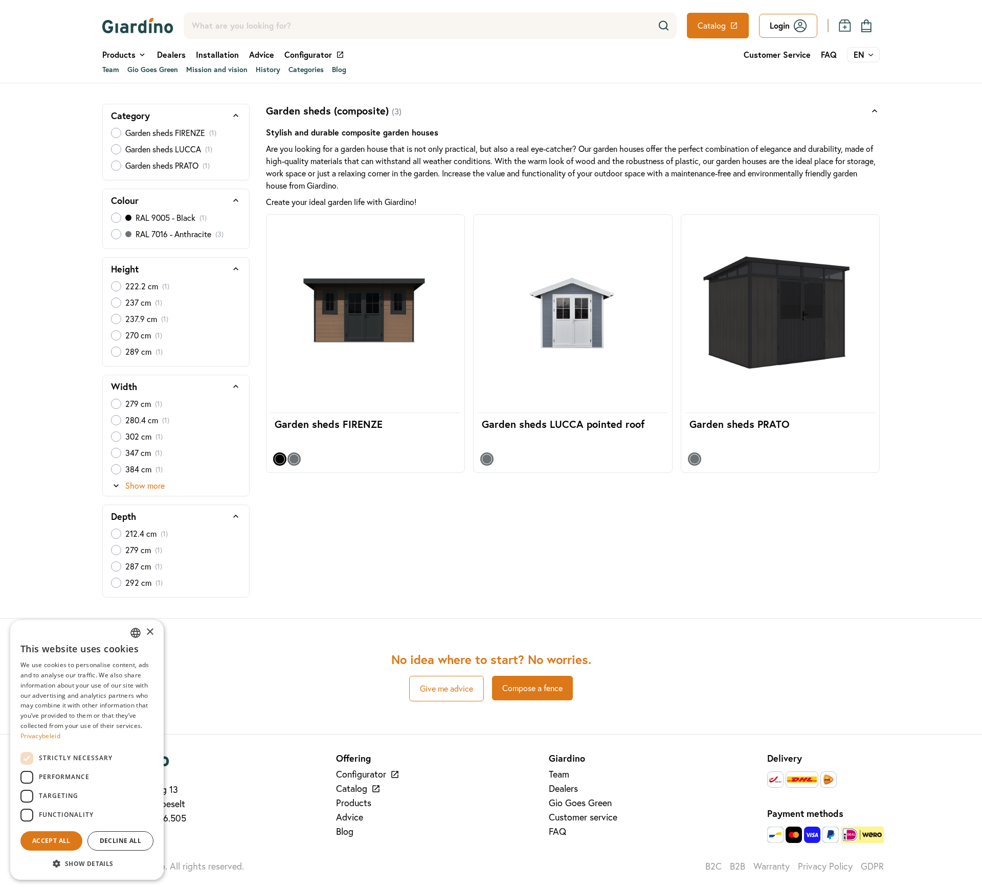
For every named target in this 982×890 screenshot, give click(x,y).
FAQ (829, 54)
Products (353, 803)
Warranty (771, 866)
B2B (737, 866)
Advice (261, 54)
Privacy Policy (825, 866)
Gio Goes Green (152, 69)
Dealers (171, 54)
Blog (339, 69)
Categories (306, 69)
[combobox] (135, 633)
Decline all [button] (120, 840)
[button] (86, 863)
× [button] (149, 632)
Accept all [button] (51, 840)
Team (110, 69)
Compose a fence (532, 688)
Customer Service (777, 54)
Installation (217, 54)
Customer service (583, 817)
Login (780, 25)
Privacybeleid (40, 736)
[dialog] (87, 750)
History (268, 69)
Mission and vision (217, 69)
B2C (713, 866)
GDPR (872, 866)
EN (859, 54)
